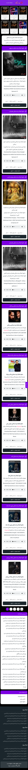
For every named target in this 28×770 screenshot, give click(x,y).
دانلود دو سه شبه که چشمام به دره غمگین (15, 626)
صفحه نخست (9, 3)
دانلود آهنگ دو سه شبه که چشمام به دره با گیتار (14, 677)
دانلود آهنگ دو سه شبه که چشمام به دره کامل (14, 682)
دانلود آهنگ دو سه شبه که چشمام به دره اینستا (14, 674)
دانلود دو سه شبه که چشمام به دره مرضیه (15, 623)
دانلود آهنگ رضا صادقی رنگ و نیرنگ (16, 355)
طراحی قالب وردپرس (15, 766)
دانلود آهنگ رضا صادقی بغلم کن (16, 111)
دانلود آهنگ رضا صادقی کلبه (17, 457)
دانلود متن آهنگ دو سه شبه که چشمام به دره (14, 633)
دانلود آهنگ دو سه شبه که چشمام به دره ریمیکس (15, 724)
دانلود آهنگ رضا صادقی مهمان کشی (15, 177)
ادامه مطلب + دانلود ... (14, 105)
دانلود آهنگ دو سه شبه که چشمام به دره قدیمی (14, 618)
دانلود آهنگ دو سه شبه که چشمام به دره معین (14, 621)
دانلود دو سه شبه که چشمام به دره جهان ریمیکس (13, 656)
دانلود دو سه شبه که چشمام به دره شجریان (15, 649)
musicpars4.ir (21, 697)
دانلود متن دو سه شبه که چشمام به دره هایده (14, 641)
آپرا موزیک (6, 330)
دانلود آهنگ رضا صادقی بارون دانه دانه (15, 506)
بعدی (21, 609)
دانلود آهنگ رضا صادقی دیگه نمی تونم (15, 558)
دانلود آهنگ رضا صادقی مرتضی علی (16, 405)
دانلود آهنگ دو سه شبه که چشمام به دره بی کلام (13, 679)
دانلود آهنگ (19, 345)
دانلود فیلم (22, 702)
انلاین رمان (22, 699)
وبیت (9, 766)
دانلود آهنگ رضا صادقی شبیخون (16, 48)
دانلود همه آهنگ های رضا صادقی (15, 37)
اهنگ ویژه (20, 101)
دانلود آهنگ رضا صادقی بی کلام (17, 306)
